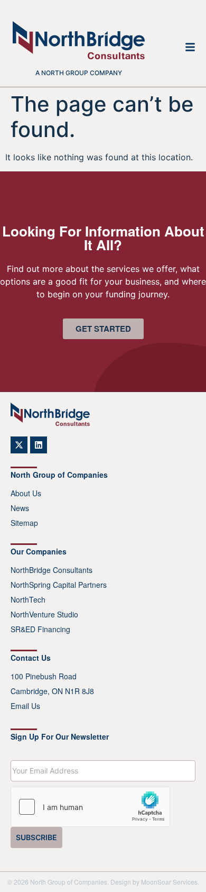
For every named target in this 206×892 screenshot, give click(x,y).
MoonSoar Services (169, 881)
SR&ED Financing (40, 629)
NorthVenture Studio (44, 614)
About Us (26, 493)
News (20, 508)
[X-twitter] (19, 444)
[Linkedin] (38, 444)
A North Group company (78, 73)
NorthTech (28, 599)
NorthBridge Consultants (51, 570)
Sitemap (24, 522)
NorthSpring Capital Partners (59, 584)
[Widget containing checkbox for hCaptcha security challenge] (90, 807)
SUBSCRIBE (36, 837)
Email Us (25, 705)
